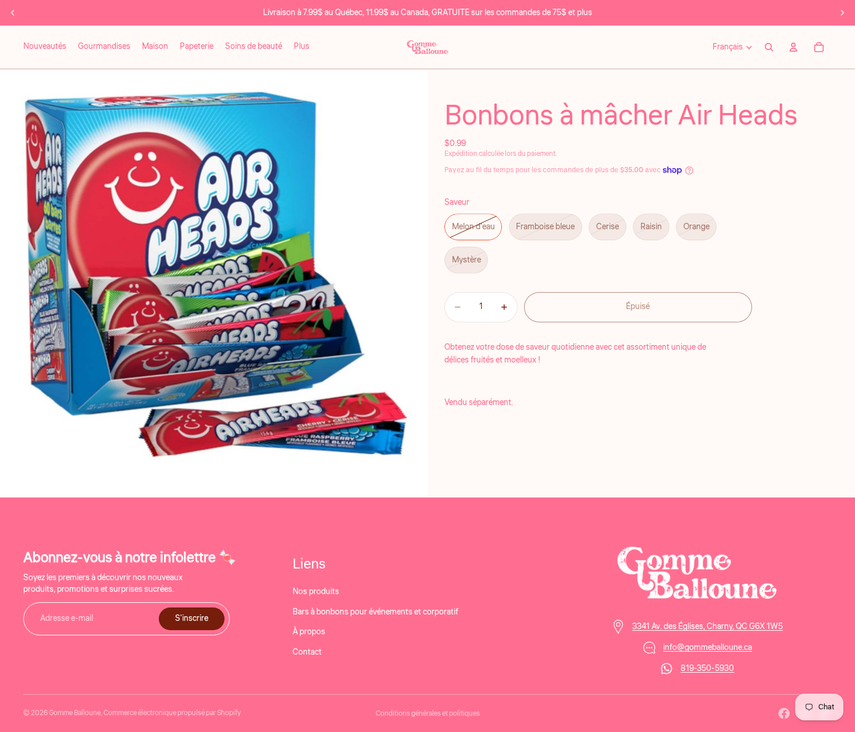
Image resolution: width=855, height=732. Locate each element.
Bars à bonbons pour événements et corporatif (375, 611)
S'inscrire (191, 618)
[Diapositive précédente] (13, 13)
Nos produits (316, 592)
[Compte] (793, 47)
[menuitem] (301, 47)
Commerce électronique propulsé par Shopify (172, 713)
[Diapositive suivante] (842, 13)
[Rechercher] (769, 47)
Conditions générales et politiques (428, 714)
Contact (307, 652)
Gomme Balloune (75, 713)
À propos (309, 632)
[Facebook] (784, 713)
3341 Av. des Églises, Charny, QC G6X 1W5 (707, 626)
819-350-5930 (707, 668)
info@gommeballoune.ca (707, 647)
